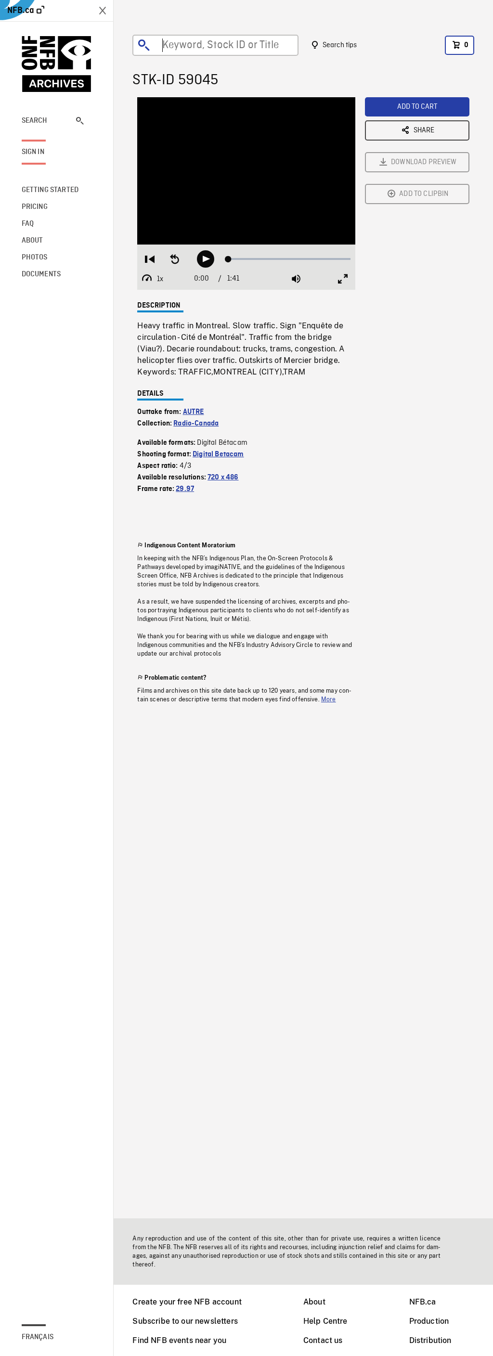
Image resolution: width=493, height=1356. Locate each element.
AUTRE (193, 412)
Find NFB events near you (179, 1340)
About (314, 1301)
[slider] (301, 242)
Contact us (323, 1340)
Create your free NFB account (186, 1301)
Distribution (430, 1340)
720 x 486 (223, 477)
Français (37, 1337)
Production (429, 1321)
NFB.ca (422, 1301)
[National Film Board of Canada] (57, 64)
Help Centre (325, 1321)
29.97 (185, 489)
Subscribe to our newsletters (184, 1321)
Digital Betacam (218, 454)
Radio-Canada (196, 423)
